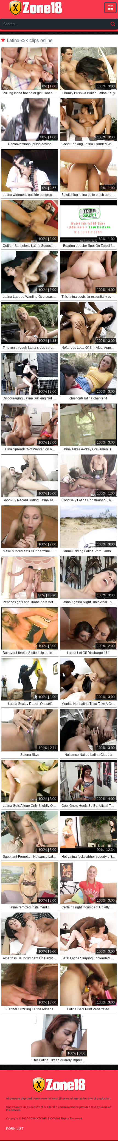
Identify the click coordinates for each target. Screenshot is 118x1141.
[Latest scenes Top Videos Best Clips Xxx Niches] (110, 7)
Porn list (14, 1129)
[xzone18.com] (35, 8)
